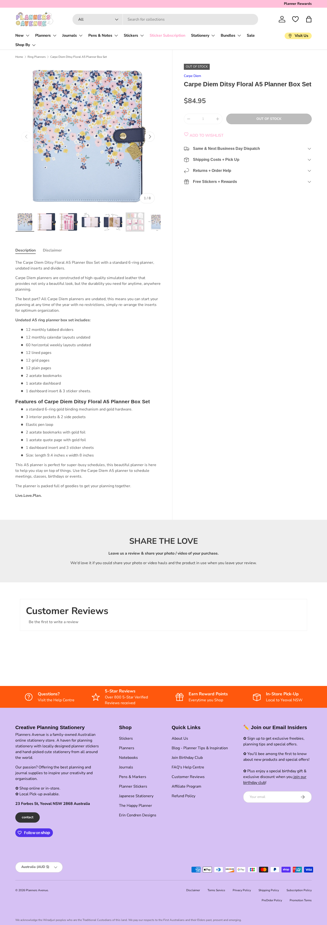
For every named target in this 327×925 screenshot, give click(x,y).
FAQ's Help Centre (188, 767)
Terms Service (216, 890)
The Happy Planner (135, 805)
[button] (309, 19)
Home (19, 57)
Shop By (22, 44)
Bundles (228, 35)
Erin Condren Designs (137, 815)
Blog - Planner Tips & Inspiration (200, 748)
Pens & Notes (100, 35)
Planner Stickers (133, 786)
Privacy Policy (242, 890)
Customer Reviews (188, 776)
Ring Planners (37, 57)
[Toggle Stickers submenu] (142, 35)
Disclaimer (193, 890)
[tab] (25, 250)
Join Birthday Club (187, 757)
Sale (251, 35)
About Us (180, 738)
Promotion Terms (301, 900)
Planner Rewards (298, 3)
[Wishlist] (295, 19)
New (19, 35)
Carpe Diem (192, 76)
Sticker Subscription (167, 35)
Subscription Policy (299, 890)
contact (27, 817)
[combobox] (165, 19)
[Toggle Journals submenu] (81, 35)
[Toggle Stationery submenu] (213, 35)
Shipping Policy (269, 890)
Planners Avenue (37, 890)
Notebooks (128, 757)
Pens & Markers (132, 776)
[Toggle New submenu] (27, 35)
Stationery (200, 35)
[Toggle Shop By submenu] (34, 45)
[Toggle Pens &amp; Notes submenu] (116, 35)
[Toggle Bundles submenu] (239, 35)
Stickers (131, 35)
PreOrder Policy (272, 900)
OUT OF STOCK (268, 119)
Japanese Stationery (136, 796)
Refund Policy (183, 796)
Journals (69, 35)
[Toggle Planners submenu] (54, 35)
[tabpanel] (88, 379)
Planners (43, 35)
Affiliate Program (186, 786)
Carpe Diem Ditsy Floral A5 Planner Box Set (78, 57)
